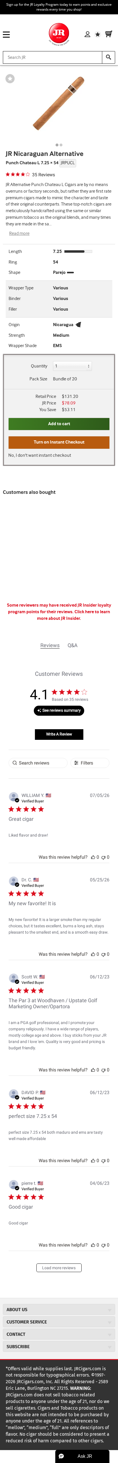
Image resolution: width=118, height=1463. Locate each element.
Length (15, 251)
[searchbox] (38, 763)
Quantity (39, 366)
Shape (14, 272)
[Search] (108, 57)
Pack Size (38, 379)
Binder (15, 298)
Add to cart (59, 424)
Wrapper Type (21, 288)
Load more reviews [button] (59, 1267)
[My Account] (87, 34)
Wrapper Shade (23, 346)
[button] (93, 857)
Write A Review (59, 734)
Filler (13, 309)
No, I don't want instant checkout (39, 455)
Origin (14, 325)
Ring (13, 262)
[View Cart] (109, 34)
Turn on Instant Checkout (59, 442)
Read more (19, 233)
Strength (17, 335)
